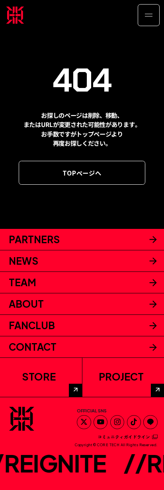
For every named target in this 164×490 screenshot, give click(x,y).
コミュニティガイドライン (124, 437)
